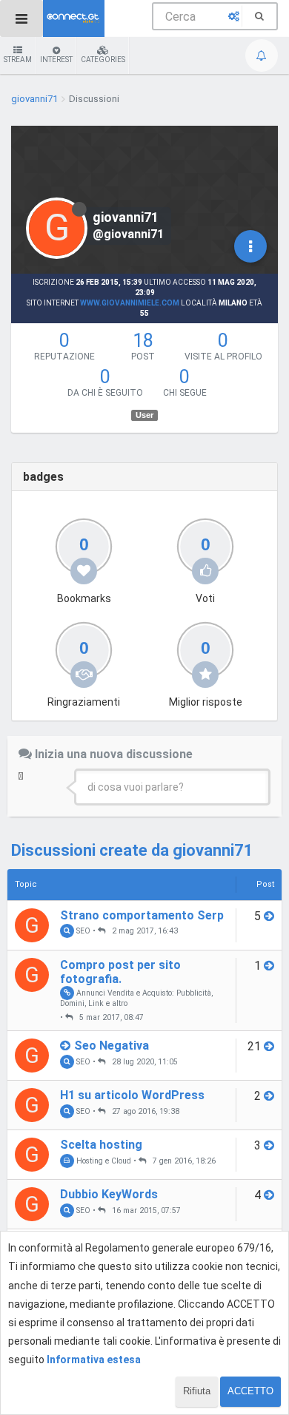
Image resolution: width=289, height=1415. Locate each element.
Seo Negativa (111, 1046)
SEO (82, 931)
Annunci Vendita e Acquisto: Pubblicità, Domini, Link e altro (136, 997)
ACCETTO (250, 1391)
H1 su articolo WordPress (132, 1095)
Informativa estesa (94, 1359)
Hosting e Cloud (102, 1161)
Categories (103, 59)
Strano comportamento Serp (142, 915)
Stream (18, 59)
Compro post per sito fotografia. (120, 972)
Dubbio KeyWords (109, 1194)
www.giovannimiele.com (129, 303)
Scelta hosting (101, 1145)
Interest (56, 59)
